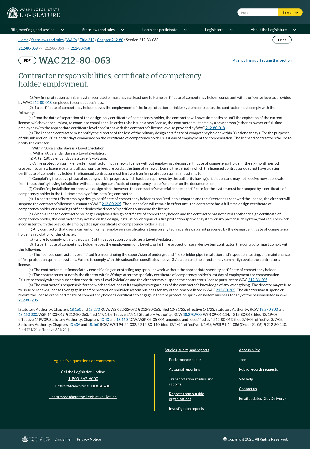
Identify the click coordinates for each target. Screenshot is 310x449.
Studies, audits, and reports (187, 349)
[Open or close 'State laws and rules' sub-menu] (122, 29)
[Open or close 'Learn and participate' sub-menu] (185, 29)
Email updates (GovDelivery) (262, 398)
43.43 (104, 319)
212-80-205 (111, 203)
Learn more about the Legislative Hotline (83, 396)
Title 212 (87, 39)
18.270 (94, 309)
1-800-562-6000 (83, 378)
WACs (71, 39)
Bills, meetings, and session (33, 29)
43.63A (74, 324)
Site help (246, 379)
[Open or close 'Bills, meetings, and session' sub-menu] (62, 29)
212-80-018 (42, 102)
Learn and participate (159, 29)
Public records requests (258, 369)
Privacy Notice (89, 439)
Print (282, 40)
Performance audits (185, 359)
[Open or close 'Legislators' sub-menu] (231, 29)
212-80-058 (28, 48)
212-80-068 (80, 48)
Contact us (248, 388)
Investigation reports (186, 408)
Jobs (243, 359)
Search (288, 12)
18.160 (75, 309)
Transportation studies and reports (191, 381)
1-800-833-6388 (100, 386)
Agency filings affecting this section (262, 60)
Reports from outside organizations (186, 396)
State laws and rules (98, 29)
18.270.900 (268, 309)
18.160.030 (27, 314)
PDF (27, 60)
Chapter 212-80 (110, 39)
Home (23, 39)
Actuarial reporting (184, 369)
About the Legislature (269, 29)
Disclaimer (63, 439)
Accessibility (249, 349)
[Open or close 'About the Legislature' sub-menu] (294, 29)
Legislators (214, 29)
